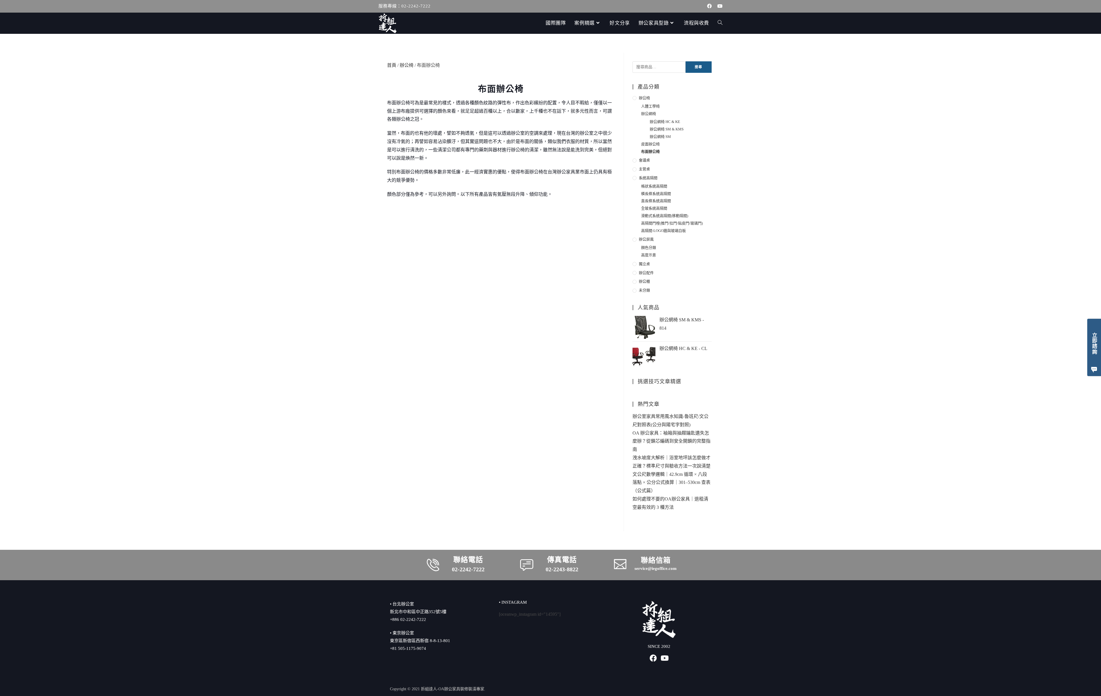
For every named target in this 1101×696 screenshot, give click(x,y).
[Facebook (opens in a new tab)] (709, 6)
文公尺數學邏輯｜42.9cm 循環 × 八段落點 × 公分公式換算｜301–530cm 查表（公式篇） (671, 482)
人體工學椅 (650, 106)
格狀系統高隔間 (654, 186)
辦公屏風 (646, 239)
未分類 (644, 290)
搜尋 (698, 67)
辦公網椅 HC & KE (665, 122)
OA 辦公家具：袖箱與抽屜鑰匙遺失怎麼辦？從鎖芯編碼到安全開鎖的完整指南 (671, 441)
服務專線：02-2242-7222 (404, 6)
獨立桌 (644, 264)
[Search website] (720, 23)
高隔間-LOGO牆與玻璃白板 (663, 230)
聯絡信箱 (656, 560)
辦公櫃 (644, 281)
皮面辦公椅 (650, 144)
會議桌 (644, 160)
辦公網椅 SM (660, 136)
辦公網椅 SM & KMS (667, 129)
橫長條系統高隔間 (656, 193)
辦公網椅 (648, 114)
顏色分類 (648, 247)
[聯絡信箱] (620, 564)
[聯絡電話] (433, 565)
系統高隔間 (648, 178)
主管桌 (644, 169)
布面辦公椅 (650, 151)
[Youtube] (664, 658)
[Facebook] (653, 658)
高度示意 (648, 255)
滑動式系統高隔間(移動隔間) (664, 216)
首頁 (391, 65)
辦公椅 (406, 65)
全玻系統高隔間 (654, 208)
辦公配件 (646, 273)
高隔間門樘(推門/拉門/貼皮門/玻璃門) (672, 223)
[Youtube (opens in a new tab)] (719, 6)
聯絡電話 (468, 560)
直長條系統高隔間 (656, 201)
